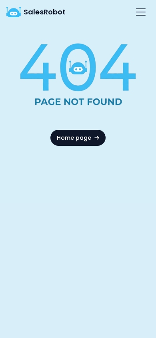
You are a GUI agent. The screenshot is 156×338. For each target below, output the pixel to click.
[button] (139, 12)
